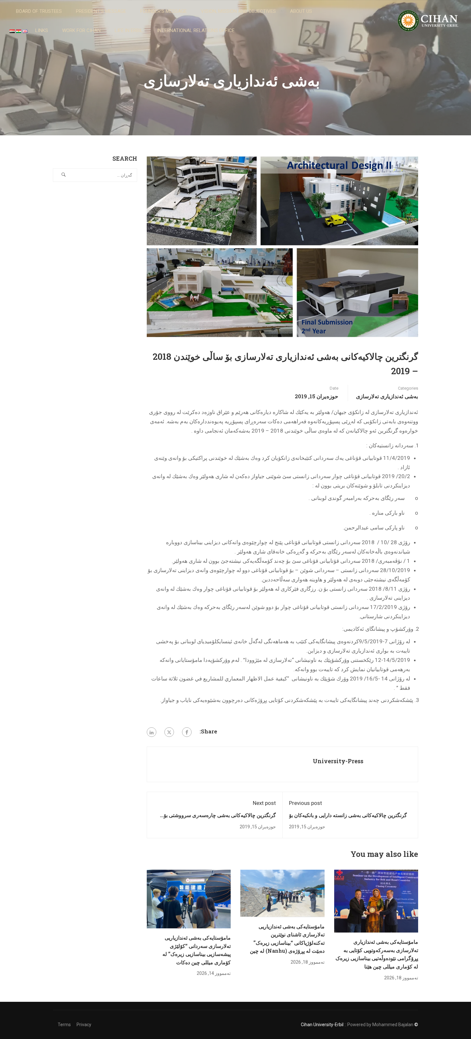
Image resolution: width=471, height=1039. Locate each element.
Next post (264, 803)
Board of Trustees (39, 11)
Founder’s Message (163, 11)
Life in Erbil (129, 30)
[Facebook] (187, 732)
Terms (64, 1024)
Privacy (84, 1024)
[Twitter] (169, 732)
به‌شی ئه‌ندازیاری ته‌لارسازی (387, 396)
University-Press (338, 761)
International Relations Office (196, 30)
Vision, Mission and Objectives (238, 11)
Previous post (305, 803)
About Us (301, 11)
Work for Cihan (81, 30)
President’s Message (101, 11)
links (41, 30)
